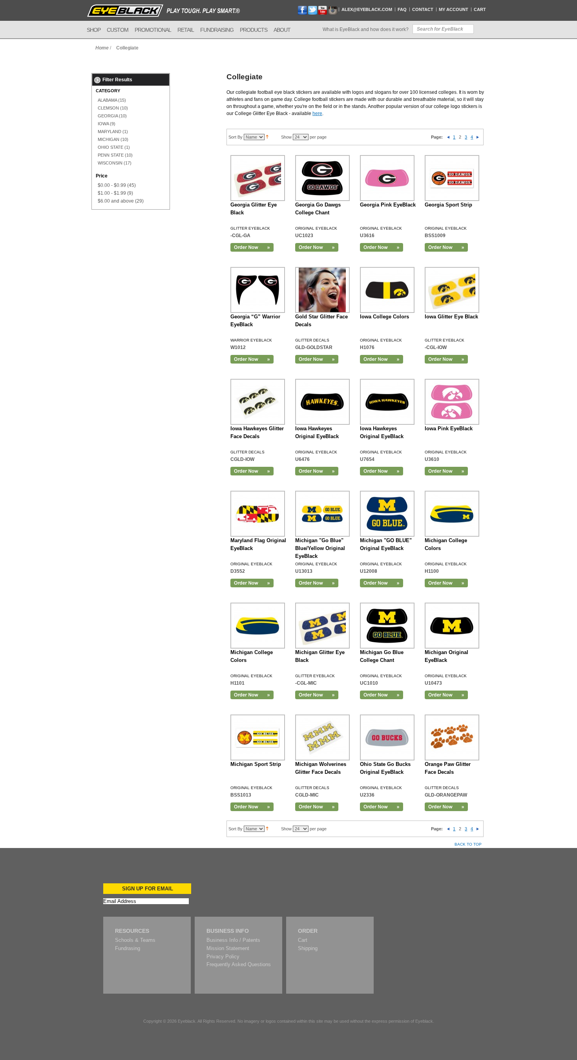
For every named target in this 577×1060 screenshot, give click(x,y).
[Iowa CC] (387, 290)
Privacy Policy (222, 956)
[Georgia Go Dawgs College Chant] (322, 178)
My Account (453, 9)
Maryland (109, 131)
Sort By (235, 137)
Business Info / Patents (233, 940)
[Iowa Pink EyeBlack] (452, 402)
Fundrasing (127, 948)
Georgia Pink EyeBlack (388, 205)
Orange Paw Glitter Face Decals (448, 768)
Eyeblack (186, 1021)
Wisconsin (110, 163)
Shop (93, 30)
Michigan (108, 139)
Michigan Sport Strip (255, 764)
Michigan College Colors (446, 544)
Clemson (108, 108)
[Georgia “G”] (257, 290)
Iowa (103, 123)
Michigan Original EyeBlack (446, 656)
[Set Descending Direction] (267, 137)
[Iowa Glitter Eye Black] (452, 290)
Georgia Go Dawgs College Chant (318, 209)
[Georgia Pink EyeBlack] (387, 178)
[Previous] (448, 137)
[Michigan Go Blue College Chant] (387, 626)
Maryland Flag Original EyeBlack (258, 544)
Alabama (107, 100)
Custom (117, 30)
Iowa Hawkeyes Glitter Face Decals (257, 432)
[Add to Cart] (252, 247)
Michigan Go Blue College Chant (382, 656)
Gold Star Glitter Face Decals (321, 320)
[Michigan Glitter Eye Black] (322, 626)
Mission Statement (227, 948)
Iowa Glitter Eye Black (451, 317)
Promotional (153, 30)
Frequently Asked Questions (238, 964)
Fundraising (217, 30)
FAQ (402, 9)
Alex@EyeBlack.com (366, 9)
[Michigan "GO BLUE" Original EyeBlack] (387, 514)
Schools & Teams (135, 940)
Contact (422, 9)
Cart (480, 9)
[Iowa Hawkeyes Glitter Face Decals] (257, 402)
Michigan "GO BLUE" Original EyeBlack (386, 544)
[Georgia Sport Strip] (452, 178)
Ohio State (110, 147)
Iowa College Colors (384, 317)
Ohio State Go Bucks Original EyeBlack (385, 768)
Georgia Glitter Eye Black (253, 209)
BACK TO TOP (468, 844)
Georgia (108, 115)
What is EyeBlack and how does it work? (366, 29)
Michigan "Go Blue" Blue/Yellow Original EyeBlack (320, 548)
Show (286, 137)
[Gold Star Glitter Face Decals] (322, 290)
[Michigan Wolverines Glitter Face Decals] (322, 737)
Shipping (308, 948)
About (282, 30)
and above (116, 201)
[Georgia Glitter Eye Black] (257, 178)
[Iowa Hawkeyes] (322, 402)
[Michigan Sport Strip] (257, 737)
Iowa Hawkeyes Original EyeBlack (317, 432)
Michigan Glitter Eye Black (320, 656)
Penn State (111, 155)
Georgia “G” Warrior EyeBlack (255, 320)
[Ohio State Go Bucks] (387, 737)
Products (253, 30)
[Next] (478, 137)
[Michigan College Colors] (452, 514)
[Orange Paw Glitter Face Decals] (452, 737)
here (317, 113)
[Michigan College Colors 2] (257, 626)
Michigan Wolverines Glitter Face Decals (320, 768)
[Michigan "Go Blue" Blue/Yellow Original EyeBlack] (322, 514)
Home (102, 48)
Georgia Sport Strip (448, 205)
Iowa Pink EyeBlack (449, 428)
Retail (185, 30)
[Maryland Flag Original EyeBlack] (257, 514)
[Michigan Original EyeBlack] (452, 626)
